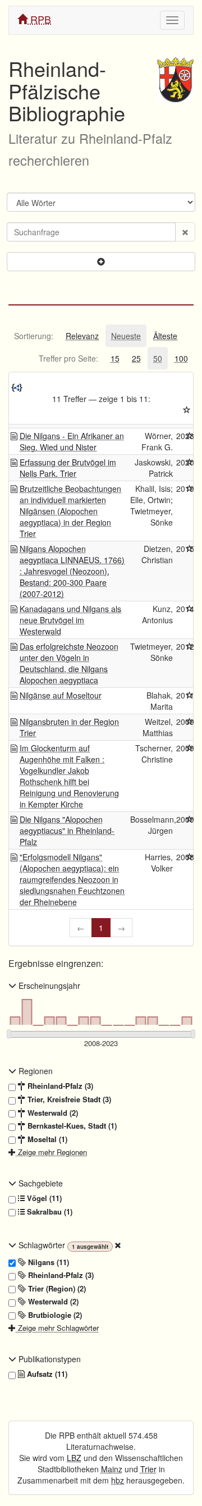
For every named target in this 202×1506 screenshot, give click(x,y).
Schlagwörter (41, 1245)
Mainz (111, 1469)
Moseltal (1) (46, 1139)
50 (157, 358)
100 (181, 358)
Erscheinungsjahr (48, 985)
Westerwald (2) (51, 1113)
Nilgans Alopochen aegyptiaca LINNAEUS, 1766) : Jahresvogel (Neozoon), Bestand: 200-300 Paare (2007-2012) (72, 571)
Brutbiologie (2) (54, 1315)
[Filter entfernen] (118, 1245)
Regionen (34, 1070)
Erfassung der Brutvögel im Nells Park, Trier (68, 468)
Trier (148, 1469)
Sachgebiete (39, 1183)
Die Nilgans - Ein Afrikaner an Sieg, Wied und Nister (72, 441)
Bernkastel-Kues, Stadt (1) (71, 1126)
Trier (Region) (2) (56, 1289)
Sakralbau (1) (48, 1212)
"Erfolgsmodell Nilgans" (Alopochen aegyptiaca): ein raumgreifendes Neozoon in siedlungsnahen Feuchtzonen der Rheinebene (72, 879)
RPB (39, 19)
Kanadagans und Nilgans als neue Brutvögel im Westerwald (70, 620)
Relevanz (82, 335)
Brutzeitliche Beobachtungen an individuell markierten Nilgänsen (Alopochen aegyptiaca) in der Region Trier (70, 511)
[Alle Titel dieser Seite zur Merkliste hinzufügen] (187, 410)
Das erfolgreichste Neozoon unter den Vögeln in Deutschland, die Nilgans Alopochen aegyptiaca (69, 663)
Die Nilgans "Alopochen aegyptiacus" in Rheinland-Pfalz (67, 830)
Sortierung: (33, 335)
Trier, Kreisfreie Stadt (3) (68, 1099)
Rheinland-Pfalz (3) (59, 1086)
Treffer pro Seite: (68, 358)
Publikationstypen (48, 1358)
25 (136, 358)
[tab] (33, 336)
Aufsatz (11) (46, 1374)
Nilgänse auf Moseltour (61, 695)
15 (115, 358)
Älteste (165, 335)
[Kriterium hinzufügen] (101, 261)
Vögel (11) (43, 1198)
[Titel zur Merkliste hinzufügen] (190, 435)
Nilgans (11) (47, 1262)
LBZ (74, 1457)
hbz (117, 1480)
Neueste (126, 335)
